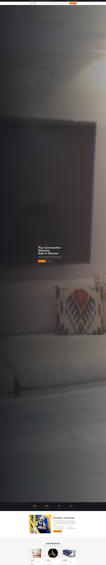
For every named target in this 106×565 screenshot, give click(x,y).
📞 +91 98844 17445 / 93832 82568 (34, 0)
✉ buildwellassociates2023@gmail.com (45, 0)
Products (45, 3)
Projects (54, 3)
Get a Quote (73, 3)
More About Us (57, 531)
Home (41, 3)
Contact (66, 3)
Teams (58, 3)
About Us (62, 3)
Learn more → (32, 564)
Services (49, 3)
